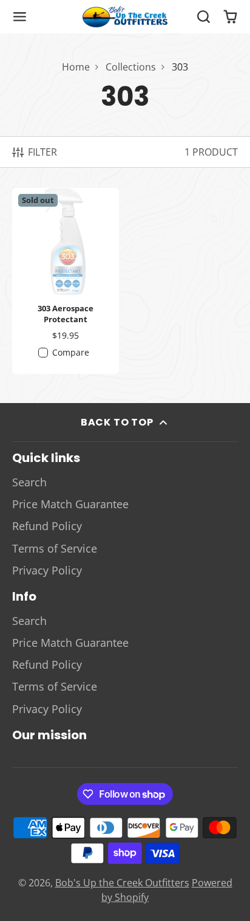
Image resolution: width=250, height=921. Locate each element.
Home (76, 67)
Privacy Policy (47, 570)
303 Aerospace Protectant (65, 281)
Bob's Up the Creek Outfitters (122, 882)
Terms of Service (54, 548)
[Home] (125, 17)
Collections (131, 67)
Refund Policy (47, 526)
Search (29, 482)
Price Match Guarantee (70, 504)
